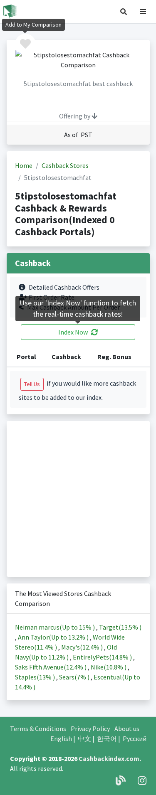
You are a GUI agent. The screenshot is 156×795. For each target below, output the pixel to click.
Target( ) (120, 627)
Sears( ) (75, 677)
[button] (124, 11)
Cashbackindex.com (109, 758)
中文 (84, 738)
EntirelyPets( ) (103, 657)
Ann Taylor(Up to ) (54, 637)
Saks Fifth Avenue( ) (51, 667)
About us (126, 728)
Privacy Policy (90, 728)
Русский (134, 738)
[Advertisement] (78, 499)
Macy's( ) (82, 647)
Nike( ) (109, 667)
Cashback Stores (65, 165)
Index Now (73, 332)
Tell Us (32, 384)
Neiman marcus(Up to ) (55, 627)
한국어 (107, 738)
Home (23, 165)
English (61, 738)
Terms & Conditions (38, 728)
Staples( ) (35, 677)
